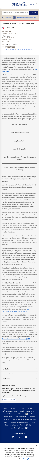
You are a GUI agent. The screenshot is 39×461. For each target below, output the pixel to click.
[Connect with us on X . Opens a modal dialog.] (19, 437)
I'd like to (5, 369)
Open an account (9, 400)
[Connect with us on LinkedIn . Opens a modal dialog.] (13, 437)
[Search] (36, 4)
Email (6, 49)
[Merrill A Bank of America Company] (19, 4)
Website (12, 49)
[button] (2, 4)
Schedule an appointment (24, 49)
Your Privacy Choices (17, 428)
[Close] (36, 445)
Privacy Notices (28, 459)
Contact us (6, 379)
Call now (8, 17)
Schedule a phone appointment (26, 17)
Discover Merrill (7, 374)
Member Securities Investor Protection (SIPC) (16, 339)
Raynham (10, 28)
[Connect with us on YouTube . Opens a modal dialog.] (26, 437)
